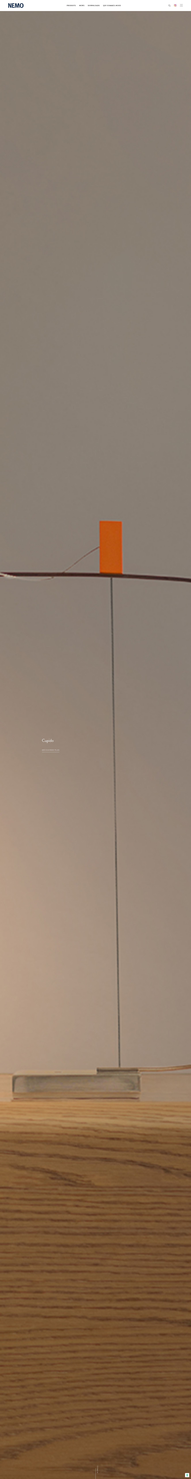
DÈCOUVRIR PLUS (50, 750)
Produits (71, 5)
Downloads (94, 5)
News (82, 5)
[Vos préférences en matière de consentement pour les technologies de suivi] (187, 1475)
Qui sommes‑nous (112, 5)
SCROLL (97, 1469)
